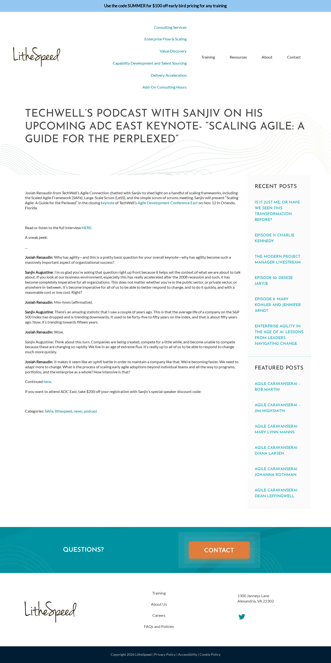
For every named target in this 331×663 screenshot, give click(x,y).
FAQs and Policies (159, 626)
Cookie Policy (210, 654)
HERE (86, 227)
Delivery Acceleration (169, 75)
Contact (294, 57)
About (267, 57)
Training (208, 57)
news (78, 411)
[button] (311, 57)
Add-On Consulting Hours (164, 87)
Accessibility (187, 654)
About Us (159, 604)
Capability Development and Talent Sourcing (150, 63)
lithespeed (63, 411)
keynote (107, 202)
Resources (238, 57)
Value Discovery (173, 51)
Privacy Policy (165, 654)
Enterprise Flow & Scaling (165, 39)
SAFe (49, 411)
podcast (90, 411)
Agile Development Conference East (168, 202)
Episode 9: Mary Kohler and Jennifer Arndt (278, 305)
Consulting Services (170, 27)
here (47, 381)
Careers (159, 615)
